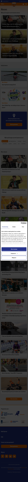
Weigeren (14, 257)
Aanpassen (13, 253)
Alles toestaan (14, 249)
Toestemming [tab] (5, 226)
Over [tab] (23, 226)
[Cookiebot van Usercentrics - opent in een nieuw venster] (21, 223)
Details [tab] (14, 226)
